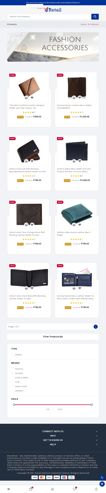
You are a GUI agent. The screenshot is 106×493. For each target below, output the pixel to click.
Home (83, 24)
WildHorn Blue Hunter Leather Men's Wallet (74, 233)
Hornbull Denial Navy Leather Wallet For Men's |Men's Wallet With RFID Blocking (75, 297)
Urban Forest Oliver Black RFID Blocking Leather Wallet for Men (27, 297)
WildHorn (19, 391)
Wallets (18, 354)
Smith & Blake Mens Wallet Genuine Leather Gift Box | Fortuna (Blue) (74, 170)
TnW (17, 382)
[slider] (14, 405)
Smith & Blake (21, 377)
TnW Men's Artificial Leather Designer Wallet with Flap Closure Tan (27, 106)
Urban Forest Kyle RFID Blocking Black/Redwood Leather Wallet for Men (27, 170)
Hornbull (19, 373)
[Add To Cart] (26, 98)
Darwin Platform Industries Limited (52, 473)
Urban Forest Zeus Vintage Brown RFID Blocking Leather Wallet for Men (27, 233)
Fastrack (19, 369)
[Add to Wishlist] (32, 98)
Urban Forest (21, 386)
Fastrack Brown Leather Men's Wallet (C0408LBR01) (74, 106)
